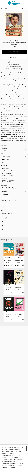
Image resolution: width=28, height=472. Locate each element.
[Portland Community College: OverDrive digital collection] (14, 3)
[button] (14, 52)
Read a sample (14, 57)
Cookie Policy (13, 467)
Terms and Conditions (8, 449)
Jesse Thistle (8, 260)
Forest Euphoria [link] (18, 285)
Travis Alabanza (19, 314)
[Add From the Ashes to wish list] (12, 265)
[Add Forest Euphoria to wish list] (23, 293)
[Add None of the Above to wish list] (23, 320)
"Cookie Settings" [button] (12, 461)
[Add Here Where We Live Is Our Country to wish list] (23, 265)
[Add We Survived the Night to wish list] (12, 320)
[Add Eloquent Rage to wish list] (12, 293)
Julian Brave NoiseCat (9, 314)
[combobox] (11, 8)
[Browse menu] (25, 8)
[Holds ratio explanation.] (21, 69)
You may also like (7, 240)
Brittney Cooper (9, 287)
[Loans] (22, 9)
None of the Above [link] (18, 312)
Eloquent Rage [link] (7, 285)
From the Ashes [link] (7, 258)
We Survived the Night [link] (7, 312)
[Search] (2, 8)
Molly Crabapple (19, 260)
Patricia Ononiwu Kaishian (19, 287)
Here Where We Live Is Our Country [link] (18, 258)
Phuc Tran (15, 44)
